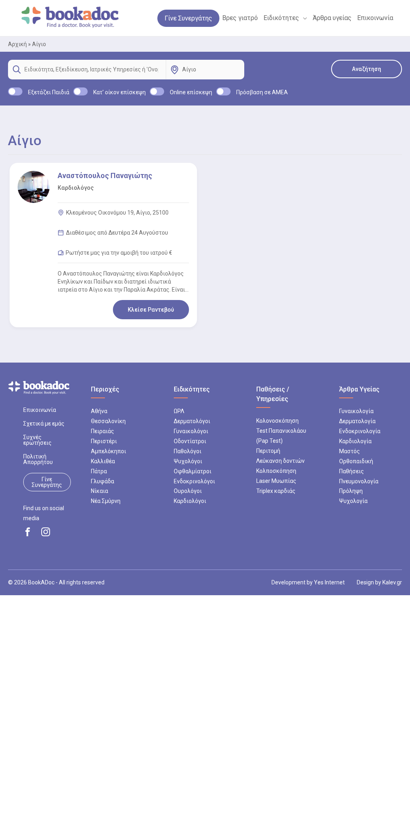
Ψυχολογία (353, 501)
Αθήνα (99, 411)
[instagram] (45, 531)
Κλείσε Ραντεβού (151, 309)
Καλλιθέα (103, 461)
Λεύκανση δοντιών (280, 461)
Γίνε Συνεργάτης (47, 482)
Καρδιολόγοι (190, 501)
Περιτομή (268, 451)
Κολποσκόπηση (276, 471)
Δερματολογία (357, 421)
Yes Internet (329, 582)
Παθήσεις (351, 471)
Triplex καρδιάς (275, 491)
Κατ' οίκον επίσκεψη (119, 92)
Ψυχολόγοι (188, 461)
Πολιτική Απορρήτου (38, 459)
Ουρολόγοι (188, 491)
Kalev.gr (392, 582)
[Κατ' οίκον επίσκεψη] (80, 91)
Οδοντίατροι (190, 441)
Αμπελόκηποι (108, 451)
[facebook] (27, 531)
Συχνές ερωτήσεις (37, 440)
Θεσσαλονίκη (108, 421)
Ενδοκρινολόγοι (194, 481)
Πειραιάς (102, 431)
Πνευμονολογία (358, 481)
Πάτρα (99, 471)
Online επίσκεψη (191, 92)
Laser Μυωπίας (276, 481)
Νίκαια (99, 491)
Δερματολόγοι (192, 421)
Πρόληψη (351, 491)
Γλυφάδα (102, 481)
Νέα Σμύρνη (106, 501)
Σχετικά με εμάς (43, 423)
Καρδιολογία (355, 441)
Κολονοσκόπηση (277, 421)
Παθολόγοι (187, 451)
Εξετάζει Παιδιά (48, 92)
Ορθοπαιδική (356, 461)
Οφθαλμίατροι (192, 471)
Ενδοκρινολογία (359, 431)
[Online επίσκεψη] (157, 91)
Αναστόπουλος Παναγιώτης (105, 175)
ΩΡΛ (179, 411)
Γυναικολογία (356, 411)
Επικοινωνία (39, 410)
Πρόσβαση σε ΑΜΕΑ (262, 92)
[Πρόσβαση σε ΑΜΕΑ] (223, 91)
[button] (303, 18)
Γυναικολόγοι (191, 431)
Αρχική (17, 44)
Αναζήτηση (366, 69)
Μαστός (349, 451)
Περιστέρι (104, 441)
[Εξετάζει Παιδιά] (15, 91)
